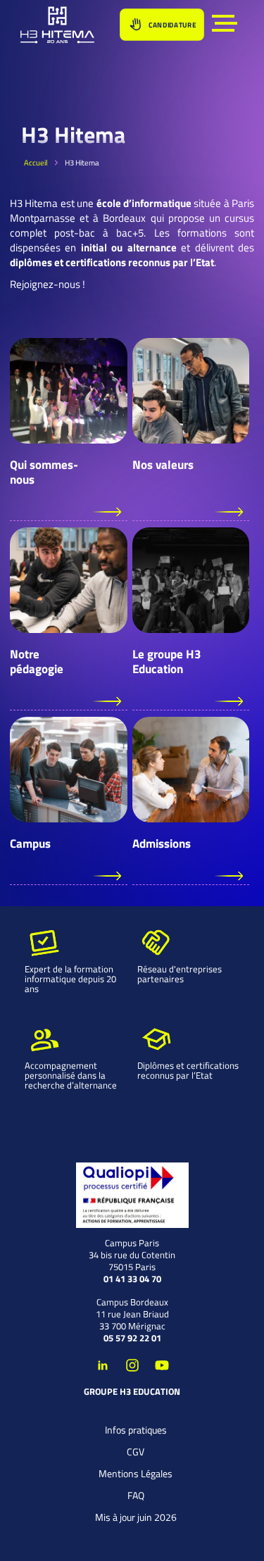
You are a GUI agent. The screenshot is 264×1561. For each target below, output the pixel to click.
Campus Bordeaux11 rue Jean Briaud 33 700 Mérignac (132, 1314)
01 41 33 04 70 (132, 1279)
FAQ (135, 1495)
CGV (135, 1451)
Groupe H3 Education (132, 1391)
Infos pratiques (136, 1429)
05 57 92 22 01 (132, 1338)
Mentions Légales (135, 1473)
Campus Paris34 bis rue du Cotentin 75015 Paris (132, 1255)
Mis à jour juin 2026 (136, 1517)
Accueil (36, 162)
